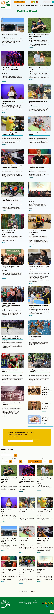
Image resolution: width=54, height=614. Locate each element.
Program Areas (19, 5)
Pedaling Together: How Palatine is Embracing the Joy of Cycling (11, 199)
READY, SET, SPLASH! (35, 337)
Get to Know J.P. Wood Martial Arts (38, 305)
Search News (3, 452)
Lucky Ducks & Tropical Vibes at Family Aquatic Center (11, 133)
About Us (41, 5)
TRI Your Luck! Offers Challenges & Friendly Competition (11, 231)
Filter (3, 458)
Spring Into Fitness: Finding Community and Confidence (36, 166)
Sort (43, 458)
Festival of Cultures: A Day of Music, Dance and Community (39, 35)
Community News (4, 540)
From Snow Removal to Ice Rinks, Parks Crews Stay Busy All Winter (11, 337)
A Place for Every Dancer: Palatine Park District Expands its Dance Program (11, 69)
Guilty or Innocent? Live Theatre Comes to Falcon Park (47, 390)
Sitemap (35, 602)
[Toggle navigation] (53, 0)
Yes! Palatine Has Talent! (9, 101)
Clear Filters (36, 461)
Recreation (3, 482)
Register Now (20, 1)
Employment (28, 603)
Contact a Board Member (31, 600)
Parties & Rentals (34, 5)
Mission (29, 602)
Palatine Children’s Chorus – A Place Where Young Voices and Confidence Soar (39, 268)
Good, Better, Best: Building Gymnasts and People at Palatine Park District (11, 305)
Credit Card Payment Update (9, 34)
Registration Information (48, 5)
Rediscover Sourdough (45, 418)
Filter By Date (14, 458)
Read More (4, 44)
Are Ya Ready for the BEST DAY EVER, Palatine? (37, 231)
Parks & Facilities (26, 5)
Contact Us (21, 600)
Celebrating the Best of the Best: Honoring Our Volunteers (10, 267)
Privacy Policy (22, 602)
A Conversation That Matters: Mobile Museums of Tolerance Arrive (12, 166)
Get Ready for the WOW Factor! (37, 199)
